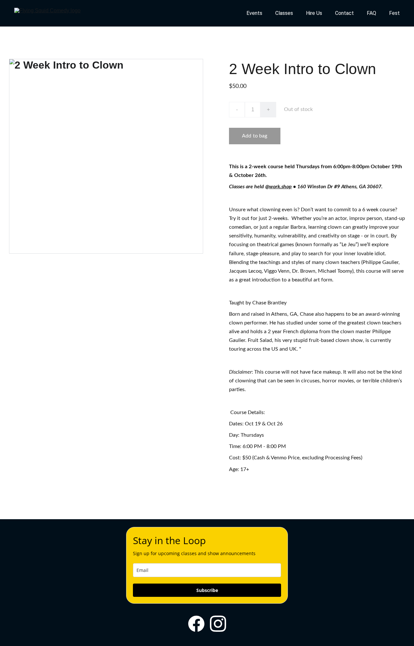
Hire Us (314, 13)
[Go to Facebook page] (196, 624)
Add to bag (254, 135)
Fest (394, 13)
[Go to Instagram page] (218, 624)
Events (254, 13)
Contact (344, 13)
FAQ (371, 13)
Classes (284, 13)
